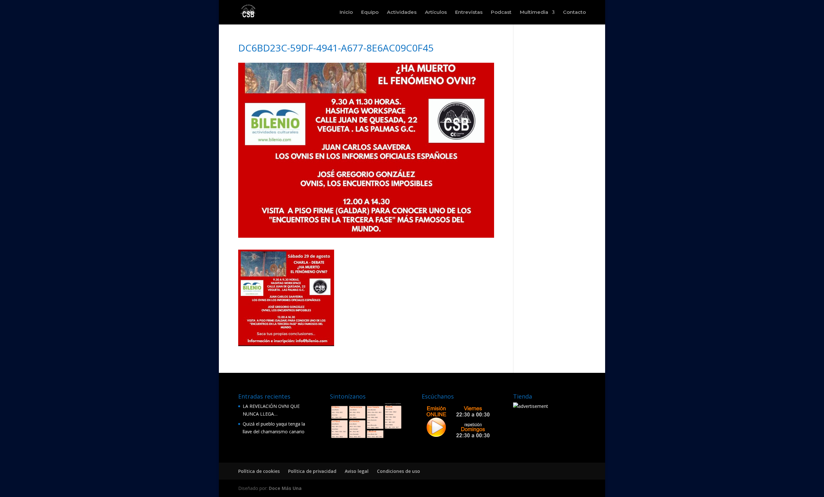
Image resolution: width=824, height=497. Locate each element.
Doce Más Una (285, 488)
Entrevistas (468, 12)
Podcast (501, 12)
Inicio (346, 12)
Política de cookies (259, 471)
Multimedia (534, 12)
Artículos (436, 12)
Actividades (402, 12)
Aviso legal (357, 471)
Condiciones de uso (398, 471)
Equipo (370, 12)
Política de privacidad (312, 471)
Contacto (574, 12)
